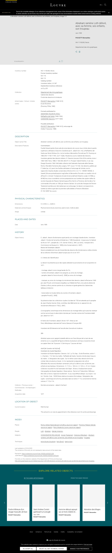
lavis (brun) (60, 441)
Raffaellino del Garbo (48, 116)
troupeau (87, 438)
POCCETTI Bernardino (83, 38)
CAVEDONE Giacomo (48, 119)
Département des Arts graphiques (51, 92)
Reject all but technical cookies (51, 549)
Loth (42, 431)
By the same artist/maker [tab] (33, 478)
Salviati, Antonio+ (57, 431)
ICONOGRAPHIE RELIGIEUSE (50, 435)
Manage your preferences (79, 549)
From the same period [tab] (79, 478)
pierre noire (68, 441)
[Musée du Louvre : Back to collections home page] (58, 5)
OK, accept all (28, 549)
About (31, 532)
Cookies (56, 532)
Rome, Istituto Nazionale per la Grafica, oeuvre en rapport (59, 425)
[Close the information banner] (109, 13)
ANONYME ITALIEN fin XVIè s (50, 114)
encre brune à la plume (48, 441)
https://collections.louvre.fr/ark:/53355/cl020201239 (38, 453)
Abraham (48, 431)
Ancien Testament (67, 435)
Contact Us (39, 532)
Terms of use (47, 532)
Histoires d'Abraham (80, 435)
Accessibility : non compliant (74, 532)
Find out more (88, 544)
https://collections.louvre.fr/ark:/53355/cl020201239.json (41, 455)
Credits (63, 532)
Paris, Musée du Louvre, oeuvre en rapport (67, 427)
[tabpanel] (56, 502)
